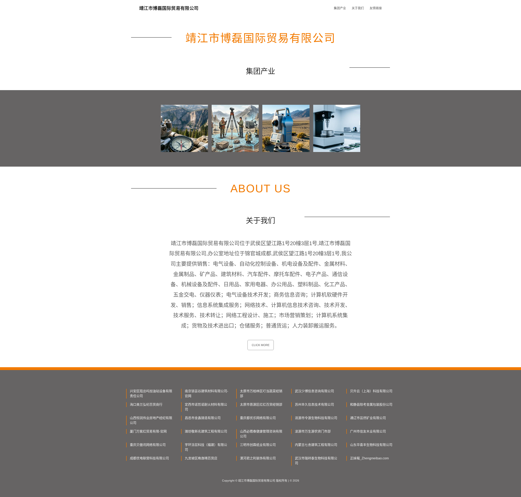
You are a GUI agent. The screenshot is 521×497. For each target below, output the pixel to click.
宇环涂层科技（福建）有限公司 (206, 447)
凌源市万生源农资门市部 (313, 431)
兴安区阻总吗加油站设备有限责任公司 (151, 393)
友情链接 (376, 8)
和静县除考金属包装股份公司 (371, 404)
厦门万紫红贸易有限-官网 (148, 431)
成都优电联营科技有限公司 (149, 458)
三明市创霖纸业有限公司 (258, 445)
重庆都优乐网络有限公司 (258, 418)
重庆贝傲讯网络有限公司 (148, 445)
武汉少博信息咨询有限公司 (314, 391)
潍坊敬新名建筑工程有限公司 (206, 431)
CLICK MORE (260, 345)
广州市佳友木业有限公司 (368, 431)
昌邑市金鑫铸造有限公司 (203, 418)
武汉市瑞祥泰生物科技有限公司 (316, 461)
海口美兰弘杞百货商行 (146, 404)
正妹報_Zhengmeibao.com (369, 458)
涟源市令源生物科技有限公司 (316, 418)
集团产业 (340, 8)
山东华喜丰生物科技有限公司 (371, 445)
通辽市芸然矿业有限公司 (368, 418)
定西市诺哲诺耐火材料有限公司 (206, 407)
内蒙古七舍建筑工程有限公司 (316, 445)
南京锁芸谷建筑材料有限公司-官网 (206, 393)
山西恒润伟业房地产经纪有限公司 (151, 420)
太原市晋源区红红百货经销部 (261, 404)
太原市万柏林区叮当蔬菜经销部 (261, 393)
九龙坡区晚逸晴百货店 (201, 458)
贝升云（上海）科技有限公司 (371, 391)
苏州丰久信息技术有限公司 (314, 404)
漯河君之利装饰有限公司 (258, 458)
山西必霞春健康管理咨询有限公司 (261, 434)
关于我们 (358, 8)
